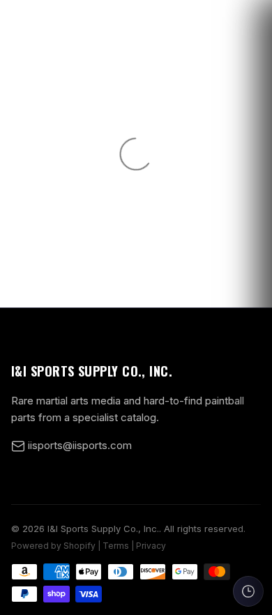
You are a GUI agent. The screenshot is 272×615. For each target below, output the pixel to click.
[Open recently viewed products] (248, 591)
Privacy (151, 545)
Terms (116, 545)
